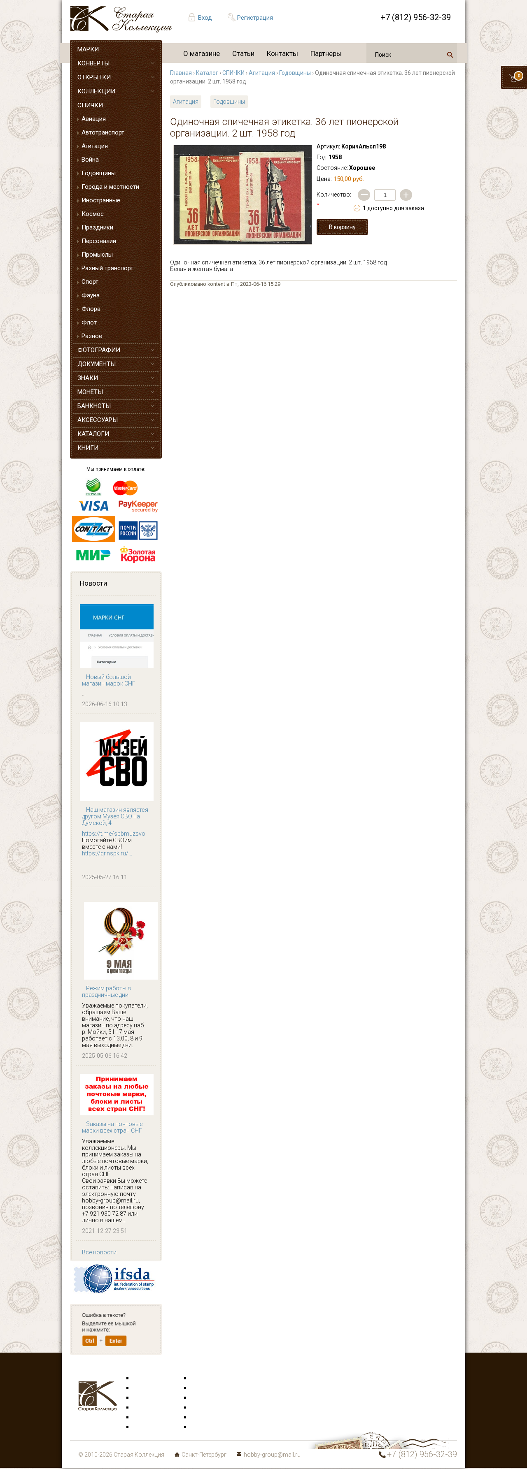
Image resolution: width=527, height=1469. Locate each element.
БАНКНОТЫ (94, 406)
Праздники (97, 227)
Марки (142, 1378)
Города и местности (110, 186)
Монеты (202, 1407)
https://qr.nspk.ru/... (107, 853)
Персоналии (99, 241)
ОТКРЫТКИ (94, 77)
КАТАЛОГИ (93, 434)
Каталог (207, 73)
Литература (149, 1427)
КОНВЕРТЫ (93, 63)
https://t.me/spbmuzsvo (113, 833)
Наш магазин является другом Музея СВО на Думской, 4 (115, 816)
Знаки (141, 1407)
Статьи (243, 53)
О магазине (201, 53)
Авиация (94, 119)
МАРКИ (88, 49)
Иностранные (101, 200)
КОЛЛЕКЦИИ (96, 91)
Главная (181, 73)
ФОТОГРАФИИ (98, 350)
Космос (93, 214)
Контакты (282, 53)
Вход (205, 17)
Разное (92, 336)
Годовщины (99, 173)
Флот (89, 322)
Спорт (90, 281)
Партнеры (326, 53)
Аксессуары (149, 1398)
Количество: (334, 200)
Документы (206, 1398)
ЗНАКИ (87, 378)
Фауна (91, 295)
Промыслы (97, 254)
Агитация (95, 146)
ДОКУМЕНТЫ (96, 364)
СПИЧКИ (90, 105)
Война (90, 159)
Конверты (204, 1378)
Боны (140, 1417)
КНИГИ (87, 448)
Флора (91, 309)
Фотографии (208, 1388)
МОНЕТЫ (90, 392)
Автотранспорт (103, 132)
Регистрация (255, 17)
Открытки (146, 1388)
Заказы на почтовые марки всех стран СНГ (112, 1127)
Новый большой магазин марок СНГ (108, 680)
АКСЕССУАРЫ (97, 420)
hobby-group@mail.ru (272, 1454)
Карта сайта (207, 1427)
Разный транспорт (107, 268)
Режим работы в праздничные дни (106, 991)
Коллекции (206, 1417)
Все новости (99, 1252)
